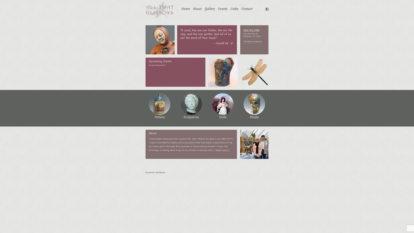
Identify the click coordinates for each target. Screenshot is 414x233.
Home (185, 9)
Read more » (223, 150)
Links (234, 9)
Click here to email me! (252, 41)
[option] (160, 39)
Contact (247, 9)
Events (222, 9)
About (197, 9)
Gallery (210, 9)
